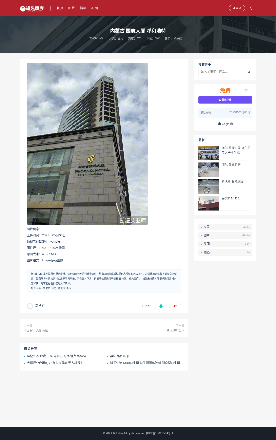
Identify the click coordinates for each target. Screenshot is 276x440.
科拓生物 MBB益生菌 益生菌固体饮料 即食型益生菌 (145, 363)
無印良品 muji (119, 356)
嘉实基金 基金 (231, 198)
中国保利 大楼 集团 (36, 330)
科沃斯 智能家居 (233, 181)
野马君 (40, 305)
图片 (71, 8)
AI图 (94, 8)
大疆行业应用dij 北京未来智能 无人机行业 (55, 363)
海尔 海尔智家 (175, 330)
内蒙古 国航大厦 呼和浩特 (57, 288)
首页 (60, 8)
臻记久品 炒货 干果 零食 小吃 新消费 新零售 (56, 356)
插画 (83, 8)
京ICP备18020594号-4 (159, 433)
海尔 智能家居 (231, 164)
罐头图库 (36, 288)
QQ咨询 (227, 124)
